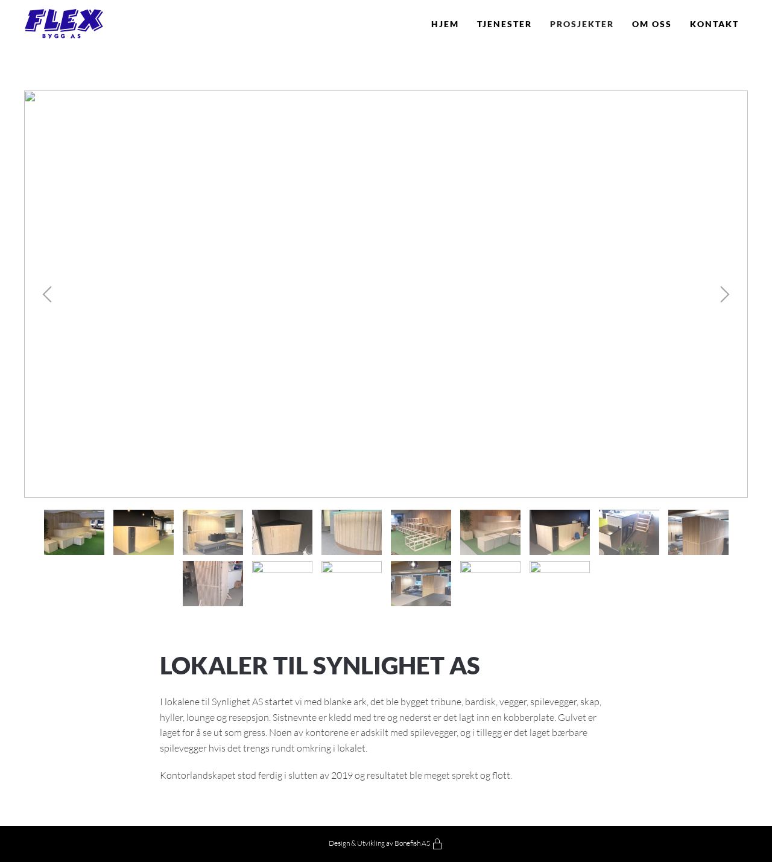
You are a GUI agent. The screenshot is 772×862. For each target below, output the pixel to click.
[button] (47, 294)
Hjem (445, 24)
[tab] (74, 532)
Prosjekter (582, 24)
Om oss (652, 24)
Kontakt (714, 24)
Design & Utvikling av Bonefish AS (379, 843)
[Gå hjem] (63, 24)
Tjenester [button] (504, 24)
